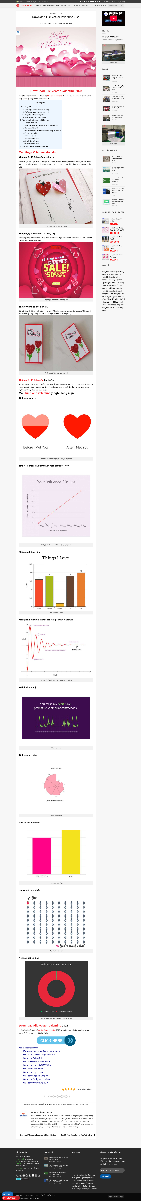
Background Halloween (42, 1079)
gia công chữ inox (109, 282)
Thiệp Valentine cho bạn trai (33, 115)
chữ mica (117, 291)
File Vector (27, 1079)
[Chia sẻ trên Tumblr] (68, 1096)
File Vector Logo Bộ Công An (35, 1075)
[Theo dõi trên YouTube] (95, 1)
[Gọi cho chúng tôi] (88, 1)
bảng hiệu (106, 294)
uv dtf (113, 302)
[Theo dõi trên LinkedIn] (93, 1)
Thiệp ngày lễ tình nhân (31, 380)
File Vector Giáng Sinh (32, 1058)
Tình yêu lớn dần (30, 136)
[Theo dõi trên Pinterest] (91, 1)
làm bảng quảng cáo (114, 274)
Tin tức (75, 5)
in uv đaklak (92, 1189)
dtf (117, 302)
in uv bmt (83, 1189)
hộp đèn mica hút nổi (110, 285)
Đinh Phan (19, 1157)
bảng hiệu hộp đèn (109, 271)
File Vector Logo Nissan (33, 1068)
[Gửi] (122, 5)
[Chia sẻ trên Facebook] (44, 1096)
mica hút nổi (77, 1180)
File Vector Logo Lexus (33, 1072)
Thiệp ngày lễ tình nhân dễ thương (36, 110)
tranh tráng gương (113, 305)
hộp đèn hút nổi (88, 1180)
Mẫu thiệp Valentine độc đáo (30, 107)
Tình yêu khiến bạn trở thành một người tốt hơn (40, 125)
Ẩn (44, 103)
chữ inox (120, 282)
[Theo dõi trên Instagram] (82, 1)
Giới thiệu (105, 1)
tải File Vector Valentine (47, 1030)
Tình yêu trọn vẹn (30, 123)
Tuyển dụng (121, 1)
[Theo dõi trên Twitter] (84, 1)
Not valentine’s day (31, 144)
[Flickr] (97, 1)
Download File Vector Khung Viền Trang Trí (41, 1051)
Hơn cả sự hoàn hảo (31, 138)
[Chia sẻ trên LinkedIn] (64, 1096)
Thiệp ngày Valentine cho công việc (36, 112)
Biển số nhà (65, 5)
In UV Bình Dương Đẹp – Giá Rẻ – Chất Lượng (118, 87)
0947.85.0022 (9, 1198)
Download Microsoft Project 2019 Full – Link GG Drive (117, 179)
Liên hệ (113, 1)
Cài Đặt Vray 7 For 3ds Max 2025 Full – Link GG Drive (118, 190)
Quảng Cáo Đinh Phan (64, 23)
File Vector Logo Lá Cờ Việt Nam (37, 1065)
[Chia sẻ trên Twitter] (48, 1096)
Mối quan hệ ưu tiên (31, 128)
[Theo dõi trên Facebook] (80, 1)
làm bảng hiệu (116, 294)
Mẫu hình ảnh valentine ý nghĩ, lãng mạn (35, 120)
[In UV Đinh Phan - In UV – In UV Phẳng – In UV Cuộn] (24, 5)
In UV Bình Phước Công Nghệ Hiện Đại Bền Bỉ (117, 77)
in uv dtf (106, 302)
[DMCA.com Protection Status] (22, 1179)
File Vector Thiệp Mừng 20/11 (35, 1083)
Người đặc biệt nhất (31, 141)
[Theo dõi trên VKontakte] (99, 1)
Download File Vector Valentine (40, 1025)
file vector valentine (54, 96)
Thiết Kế (53, 13)
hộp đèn (106, 277)
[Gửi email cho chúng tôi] (86, 1)
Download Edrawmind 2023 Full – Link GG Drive (118, 201)
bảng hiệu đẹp (117, 288)
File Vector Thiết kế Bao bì (38, 1061)
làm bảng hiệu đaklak (79, 1186)
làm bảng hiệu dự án (116, 299)
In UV (37, 5)
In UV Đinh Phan (43, 1)
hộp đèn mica (108, 291)
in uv (74, 1175)
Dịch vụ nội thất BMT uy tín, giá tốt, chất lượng (117, 158)
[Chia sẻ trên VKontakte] (60, 1096)
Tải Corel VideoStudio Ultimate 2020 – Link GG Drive (118, 169)
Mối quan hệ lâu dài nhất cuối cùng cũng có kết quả (42, 131)
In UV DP (27, 1157)
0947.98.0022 (29, 1159)
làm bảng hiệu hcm (115, 280)
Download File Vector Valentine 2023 (34, 146)
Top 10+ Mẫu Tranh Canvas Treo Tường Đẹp (77, 1135)
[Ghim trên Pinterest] (56, 1096)
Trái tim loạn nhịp (30, 133)
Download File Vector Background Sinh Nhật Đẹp (38, 1135)
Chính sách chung (31, 1195)
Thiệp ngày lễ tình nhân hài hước (35, 117)
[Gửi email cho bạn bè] (52, 1096)
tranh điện (75, 1183)
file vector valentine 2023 (80, 1104)
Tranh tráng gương (51, 5)
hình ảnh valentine (37, 393)
